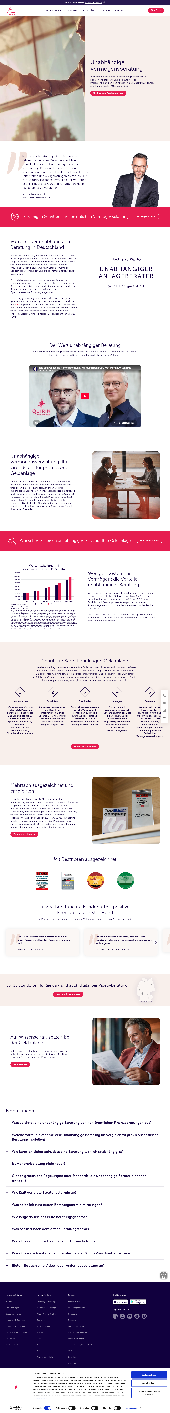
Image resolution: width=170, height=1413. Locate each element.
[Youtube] (129, 1316)
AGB (70, 1351)
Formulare (72, 1363)
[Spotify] (137, 1316)
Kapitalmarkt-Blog (13, 1345)
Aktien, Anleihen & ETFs (46, 1314)
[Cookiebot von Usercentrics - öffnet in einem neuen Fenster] (16, 1408)
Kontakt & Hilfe (74, 1302)
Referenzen (10, 1339)
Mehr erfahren (20, 1064)
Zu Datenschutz (40, 1398)
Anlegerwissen (42, 1351)
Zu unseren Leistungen (24, 834)
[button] (53, 10)
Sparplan (40, 1332)
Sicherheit (72, 1357)
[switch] (72, 1408)
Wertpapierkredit (43, 1326)
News (39, 1345)
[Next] (155, 942)
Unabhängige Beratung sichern (108, 93)
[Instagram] (122, 1316)
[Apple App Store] (120, 1302)
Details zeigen (132, 1408)
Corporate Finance (13, 1314)
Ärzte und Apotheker (45, 1357)
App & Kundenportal (76, 1326)
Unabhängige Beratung (46, 1302)
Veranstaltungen (12, 1308)
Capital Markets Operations (16, 1332)
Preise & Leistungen (76, 1339)
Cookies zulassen (149, 1375)
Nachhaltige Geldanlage (46, 1308)
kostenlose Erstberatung (77, 1332)
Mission (9, 1302)
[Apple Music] (144, 1316)
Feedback (72, 1320)
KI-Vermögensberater (76, 1308)
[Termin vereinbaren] (164, 702)
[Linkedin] (115, 1316)
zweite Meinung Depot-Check (80, 1345)
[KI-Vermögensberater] (164, 717)
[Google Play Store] (138, 1302)
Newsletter (72, 1314)
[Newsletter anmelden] (164, 710)
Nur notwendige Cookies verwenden (149, 1392)
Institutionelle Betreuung (16, 1320)
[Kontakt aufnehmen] (164, 695)
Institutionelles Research (15, 1326)
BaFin (17, 304)
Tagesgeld (41, 1320)
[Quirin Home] (10, 10)
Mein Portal (156, 10)
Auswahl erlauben (149, 1383)
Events (39, 1339)
